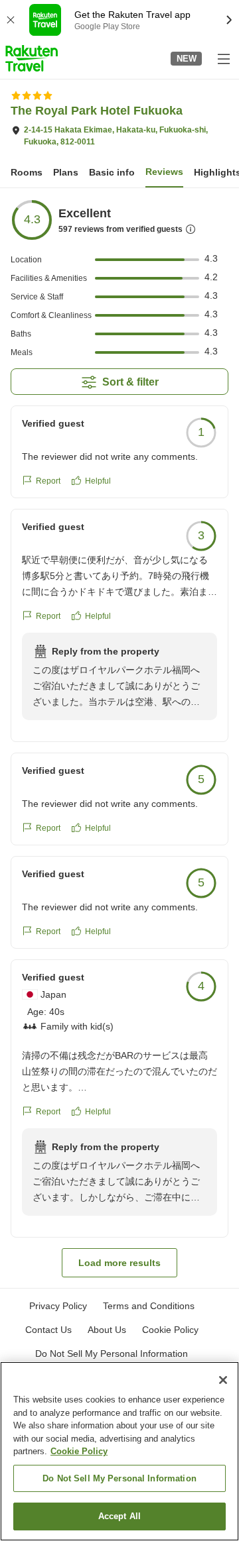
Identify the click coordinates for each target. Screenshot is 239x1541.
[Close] (223, 1380)
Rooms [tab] (26, 172)
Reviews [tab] (164, 171)
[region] (119, 1451)
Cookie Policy (79, 1451)
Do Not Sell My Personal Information (119, 1478)
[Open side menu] (223, 58)
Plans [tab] (65, 172)
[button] (31, 58)
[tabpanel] (119, 738)
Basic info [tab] (112, 172)
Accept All (119, 1516)
